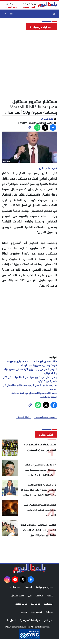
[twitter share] (45, 127)
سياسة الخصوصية (30, 619)
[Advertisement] (29, 63)
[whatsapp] (29, 127)
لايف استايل (17, 595)
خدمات (49, 611)
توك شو (35, 603)
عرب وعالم (21, 603)
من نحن (48, 619)
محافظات (15, 587)
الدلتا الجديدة (23, 417)
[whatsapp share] (37, 127)
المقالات (48, 603)
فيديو (24, 611)
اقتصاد (28, 587)
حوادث (39, 595)
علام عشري (47, 118)
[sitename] (29, 568)
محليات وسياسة (44, 587)
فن (30, 595)
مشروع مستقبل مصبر (45, 417)
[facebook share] (53, 127)
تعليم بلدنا (36, 611)
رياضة (50, 595)
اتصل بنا (11, 619)
